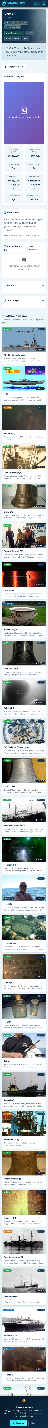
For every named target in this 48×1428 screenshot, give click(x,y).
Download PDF (13, 38)
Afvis (33, 1423)
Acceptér (20, 1423)
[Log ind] (36, 4)
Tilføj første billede (15, 67)
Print (30, 33)
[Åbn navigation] (43, 3)
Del (26, 38)
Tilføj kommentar (33, 247)
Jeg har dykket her (15, 33)
